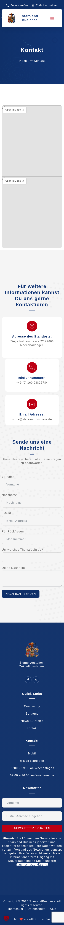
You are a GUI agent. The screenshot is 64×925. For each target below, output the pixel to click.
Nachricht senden (21, 593)
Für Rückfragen (13, 531)
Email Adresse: (32, 414)
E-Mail (6, 513)
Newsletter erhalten (32, 828)
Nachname (9, 495)
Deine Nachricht (13, 567)
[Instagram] (36, 679)
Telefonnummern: (32, 378)
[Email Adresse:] (32, 404)
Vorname (8, 476)
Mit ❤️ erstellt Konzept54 (32, 919)
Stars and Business (30, 18)
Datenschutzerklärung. (32, 864)
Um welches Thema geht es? (22, 549)
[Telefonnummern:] (32, 367)
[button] (52, 18)
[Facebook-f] (28, 679)
